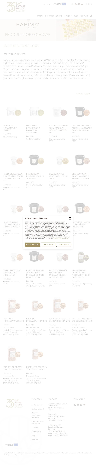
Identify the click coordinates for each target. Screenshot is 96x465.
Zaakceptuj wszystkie (32, 245)
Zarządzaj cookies (63, 245)
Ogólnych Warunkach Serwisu (61, 238)
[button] (70, 218)
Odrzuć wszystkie (48, 245)
